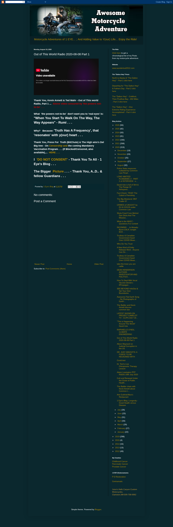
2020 (117, 147)
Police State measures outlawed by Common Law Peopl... (127, 170)
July (119, 410)
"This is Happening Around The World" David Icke (126, 323)
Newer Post (39, 264)
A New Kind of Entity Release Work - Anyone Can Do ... (128, 249)
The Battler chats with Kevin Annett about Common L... (126, 388)
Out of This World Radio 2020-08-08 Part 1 (127, 339)
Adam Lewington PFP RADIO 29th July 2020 (127, 373)
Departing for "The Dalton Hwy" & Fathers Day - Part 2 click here (125, 88)
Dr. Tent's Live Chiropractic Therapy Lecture (127, 366)
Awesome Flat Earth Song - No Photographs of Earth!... (128, 299)
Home (69, 264)
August (120, 165)
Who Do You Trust (124, 244)
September (122, 161)
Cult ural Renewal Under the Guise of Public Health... (127, 380)
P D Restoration (119, 477)
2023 (117, 136)
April (119, 421)
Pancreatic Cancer (120, 464)
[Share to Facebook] (77, 186)
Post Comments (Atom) (56, 269)
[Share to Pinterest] (79, 186)
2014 (117, 444)
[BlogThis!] (71, 186)
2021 (117, 143)
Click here (116, 53)
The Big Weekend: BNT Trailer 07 (127, 200)
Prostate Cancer (119, 467)
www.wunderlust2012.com (123, 68)
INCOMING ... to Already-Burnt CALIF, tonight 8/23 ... (128, 229)
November (122, 154)
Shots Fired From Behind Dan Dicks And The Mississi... (127, 215)
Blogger (98, 509)
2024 (117, 132)
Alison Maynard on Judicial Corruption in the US (127, 346)
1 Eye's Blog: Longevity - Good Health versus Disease (127, 403)
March (120, 424)
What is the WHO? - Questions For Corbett (127, 222)
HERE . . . (54, 152)
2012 (117, 451)
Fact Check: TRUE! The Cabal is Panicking (127, 194)
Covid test (121, 360)
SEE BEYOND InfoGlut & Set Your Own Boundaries (127, 291)
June (119, 413)
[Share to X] (74, 186)
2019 (117, 436)
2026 (117, 125)
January (121, 432)
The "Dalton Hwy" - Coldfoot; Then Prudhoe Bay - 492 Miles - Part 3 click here (125, 99)
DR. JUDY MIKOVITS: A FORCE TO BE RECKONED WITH (127, 354)
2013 (117, 448)
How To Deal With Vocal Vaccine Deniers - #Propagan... (127, 282)
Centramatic (117, 481)
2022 (117, 140)
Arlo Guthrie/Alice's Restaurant (125, 396)
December (122, 150)
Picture (58, 171)
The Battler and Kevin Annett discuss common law (126, 307)
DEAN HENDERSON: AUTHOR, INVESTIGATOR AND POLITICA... (127, 273)
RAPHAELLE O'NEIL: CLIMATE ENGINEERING (126, 332)
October (121, 158)
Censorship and (57, 145)
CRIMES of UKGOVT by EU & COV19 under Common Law (127, 207)
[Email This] (69, 186)
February (121, 428)
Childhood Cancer (120, 461)
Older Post (98, 264)
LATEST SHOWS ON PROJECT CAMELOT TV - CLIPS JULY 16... (127, 315)
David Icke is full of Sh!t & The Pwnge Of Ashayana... (128, 187)
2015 (117, 440)
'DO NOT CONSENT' (52, 159)
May (119, 417)
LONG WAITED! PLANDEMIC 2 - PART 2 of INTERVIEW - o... (127, 178)
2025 (117, 129)
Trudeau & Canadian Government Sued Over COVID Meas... (127, 237)
